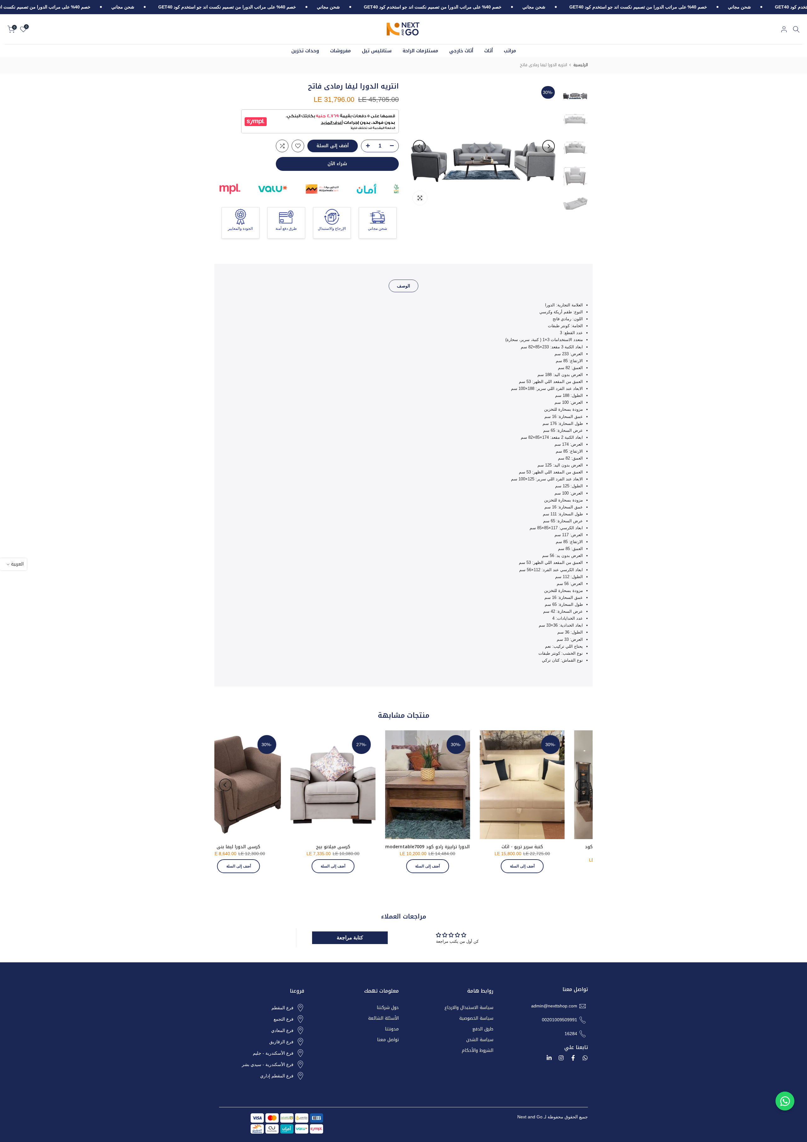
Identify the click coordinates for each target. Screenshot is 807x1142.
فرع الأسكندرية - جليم (273, 1053)
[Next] (419, 146)
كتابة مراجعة (350, 937)
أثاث (488, 51)
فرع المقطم (282, 1007)
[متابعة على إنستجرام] (561, 1058)
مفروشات (340, 51)
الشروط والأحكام (477, 1050)
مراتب (510, 51)
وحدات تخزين (305, 51)
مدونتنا (392, 1029)
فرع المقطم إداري (276, 1075)
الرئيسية (580, 65)
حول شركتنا (388, 1008)
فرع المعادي (282, 1030)
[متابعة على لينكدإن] (549, 1058)
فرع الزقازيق (281, 1041)
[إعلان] (722, 7)
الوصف (403, 285)
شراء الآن (337, 163)
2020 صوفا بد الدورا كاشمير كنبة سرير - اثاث (397, 850)
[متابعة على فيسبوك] (573, 1058)
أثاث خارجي (461, 51)
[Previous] (548, 146)
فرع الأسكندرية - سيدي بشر (267, 1064)
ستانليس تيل (377, 51)
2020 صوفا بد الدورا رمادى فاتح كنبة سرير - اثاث (302, 850)
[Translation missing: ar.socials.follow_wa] (585, 1058)
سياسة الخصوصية (476, 1018)
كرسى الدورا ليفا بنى (492, 847)
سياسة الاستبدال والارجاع (468, 1008)
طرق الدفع (482, 1029)
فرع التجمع (283, 1019)
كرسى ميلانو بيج (586, 847)
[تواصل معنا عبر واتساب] (784, 1101)
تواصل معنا (388, 1040)
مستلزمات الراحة (420, 51)
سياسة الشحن (479, 1040)
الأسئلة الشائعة (383, 1018)
